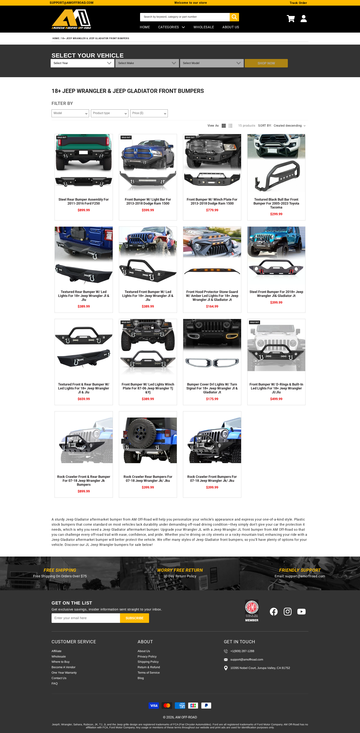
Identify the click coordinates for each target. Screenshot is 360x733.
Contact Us (59, 678)
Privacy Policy (147, 656)
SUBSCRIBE (134, 618)
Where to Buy (61, 661)
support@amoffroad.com (305, 576)
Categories (169, 27)
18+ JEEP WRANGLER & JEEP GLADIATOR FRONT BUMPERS (95, 38)
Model (58, 113)
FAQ (55, 683)
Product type (101, 113)
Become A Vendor (63, 667)
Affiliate (57, 651)
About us (230, 27)
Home (145, 27)
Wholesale (59, 656)
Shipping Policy (148, 661)
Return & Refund (149, 667)
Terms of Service (149, 672)
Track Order (298, 3)
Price (137, 113)
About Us (144, 651)
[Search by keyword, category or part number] (234, 17)
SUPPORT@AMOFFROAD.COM (72, 2)
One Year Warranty (64, 672)
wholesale (204, 27)
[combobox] (189, 17)
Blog (141, 678)
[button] (291, 19)
